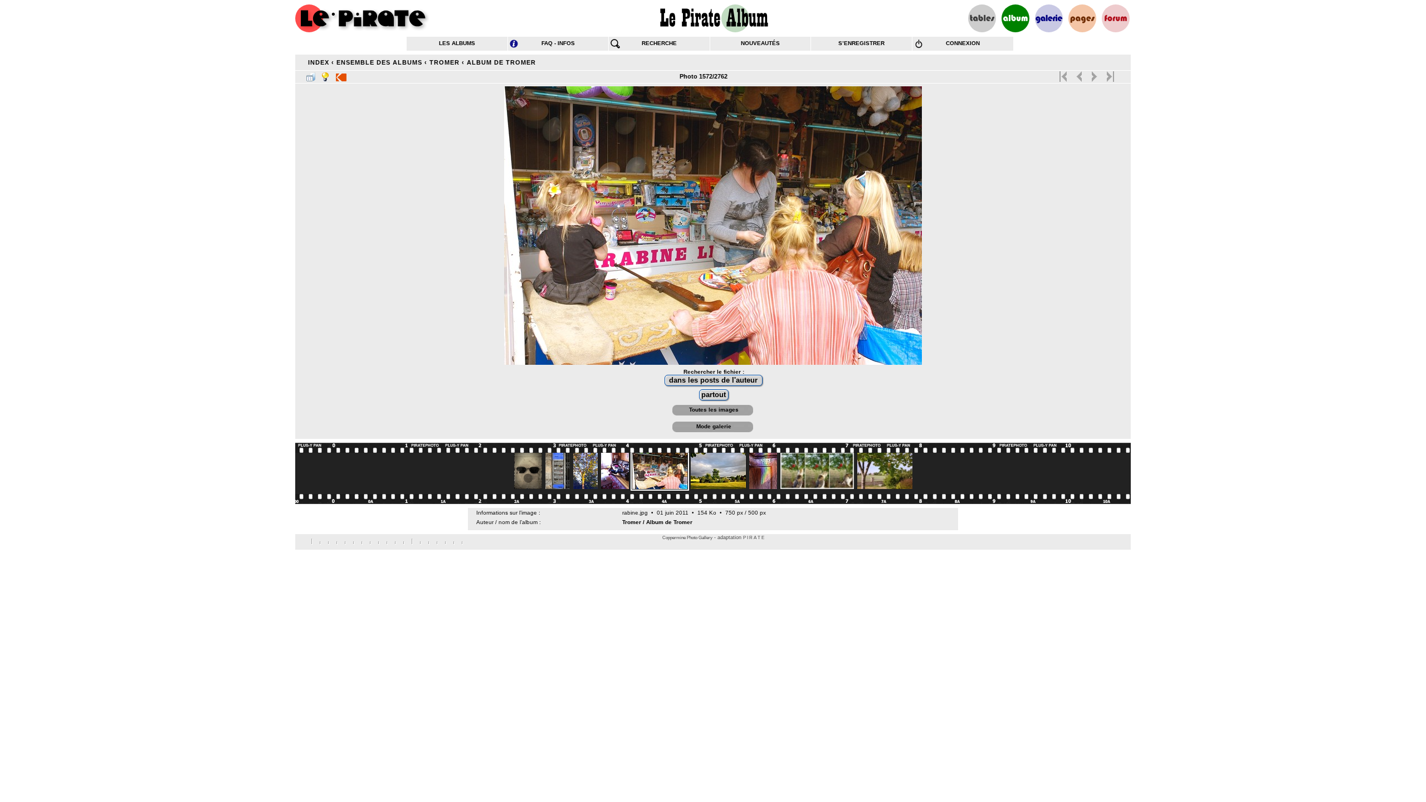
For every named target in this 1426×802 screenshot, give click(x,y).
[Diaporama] (341, 74)
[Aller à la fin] (1109, 74)
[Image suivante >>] (1094, 74)
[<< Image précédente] (1079, 74)
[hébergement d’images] (1049, 18)
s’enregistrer (861, 43)
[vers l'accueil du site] (362, 18)
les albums (457, 43)
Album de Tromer (501, 62)
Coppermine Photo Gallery (687, 537)
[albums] (1015, 18)
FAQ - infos (558, 43)
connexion (963, 43)
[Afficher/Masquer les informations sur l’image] (325, 74)
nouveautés (760, 43)
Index (318, 62)
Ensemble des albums (379, 62)
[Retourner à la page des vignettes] (310, 74)
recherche (659, 43)
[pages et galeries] (1082, 18)
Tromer (444, 62)
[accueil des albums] (713, 18)
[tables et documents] (982, 18)
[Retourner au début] (1064, 74)
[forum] (1116, 18)
